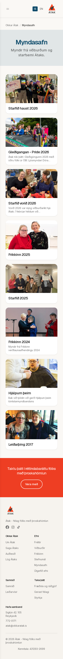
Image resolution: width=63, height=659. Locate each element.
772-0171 (11, 620)
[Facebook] (7, 527)
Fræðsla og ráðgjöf (45, 586)
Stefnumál (40, 559)
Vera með (31, 484)
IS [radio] (35, 8)
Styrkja (38, 597)
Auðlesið (11, 553)
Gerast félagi (41, 591)
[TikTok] (18, 527)
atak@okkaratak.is (16, 625)
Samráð (10, 586)
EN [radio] (41, 8)
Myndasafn (40, 565)
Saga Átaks (12, 547)
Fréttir (37, 542)
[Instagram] (13, 527)
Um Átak (10, 542)
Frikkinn (38, 553)
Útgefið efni (41, 570)
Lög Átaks (11, 559)
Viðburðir (39, 547)
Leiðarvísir (11, 591)
